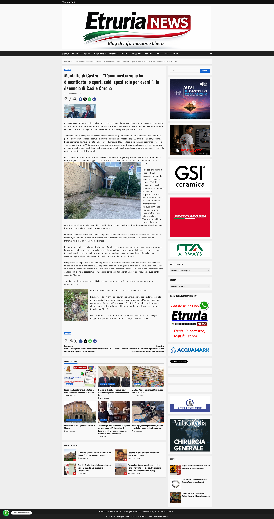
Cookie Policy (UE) (149, 511)
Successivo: (139, 349)
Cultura (173, 459)
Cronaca (65, 53)
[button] (211, 54)
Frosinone (103, 384)
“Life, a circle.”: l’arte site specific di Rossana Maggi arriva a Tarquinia (194, 480)
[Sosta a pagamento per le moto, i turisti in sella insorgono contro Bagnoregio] (148, 412)
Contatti (171, 511)
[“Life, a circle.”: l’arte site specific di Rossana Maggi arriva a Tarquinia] (175, 484)
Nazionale (113, 53)
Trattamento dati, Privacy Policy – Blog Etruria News (120, 511)
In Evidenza (78, 420)
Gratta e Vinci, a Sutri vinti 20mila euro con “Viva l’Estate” (147, 391)
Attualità (75, 53)
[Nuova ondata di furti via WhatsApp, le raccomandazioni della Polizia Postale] (80, 376)
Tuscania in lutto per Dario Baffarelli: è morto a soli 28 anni (121, 455)
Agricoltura (136, 53)
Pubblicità (162, 511)
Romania (174, 53)
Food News (148, 53)
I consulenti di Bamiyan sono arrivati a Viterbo (79, 426)
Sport (166, 53)
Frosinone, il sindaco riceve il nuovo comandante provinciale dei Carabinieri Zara (113, 392)
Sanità (158, 53)
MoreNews (153, 516)
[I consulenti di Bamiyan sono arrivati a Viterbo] (80, 412)
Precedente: (87, 349)
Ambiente (124, 53)
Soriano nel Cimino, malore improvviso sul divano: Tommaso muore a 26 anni (70, 455)
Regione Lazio (99, 53)
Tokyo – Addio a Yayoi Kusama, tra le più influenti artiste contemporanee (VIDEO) (196, 467)
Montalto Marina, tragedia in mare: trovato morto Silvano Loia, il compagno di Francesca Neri (70, 469)
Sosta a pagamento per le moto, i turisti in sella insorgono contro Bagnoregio (147, 426)
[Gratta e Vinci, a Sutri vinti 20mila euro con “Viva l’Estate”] (148, 376)
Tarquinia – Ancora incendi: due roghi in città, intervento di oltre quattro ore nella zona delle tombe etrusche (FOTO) (121, 469)
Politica (87, 53)
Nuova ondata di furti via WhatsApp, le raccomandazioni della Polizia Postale (79, 391)
